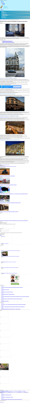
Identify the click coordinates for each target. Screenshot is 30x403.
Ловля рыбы (2, 11)
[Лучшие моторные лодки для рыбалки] (4, 323)
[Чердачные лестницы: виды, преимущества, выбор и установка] (4, 210)
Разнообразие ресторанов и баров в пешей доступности (8, 42)
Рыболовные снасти (4, 13)
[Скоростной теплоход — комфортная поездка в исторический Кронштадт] (4, 272)
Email (0, 230)
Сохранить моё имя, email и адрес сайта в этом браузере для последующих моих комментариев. (11, 232)
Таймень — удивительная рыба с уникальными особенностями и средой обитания (10, 256)
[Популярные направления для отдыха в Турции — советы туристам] (4, 261)
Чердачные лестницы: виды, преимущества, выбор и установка (9, 211)
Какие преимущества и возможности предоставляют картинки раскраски (10, 202)
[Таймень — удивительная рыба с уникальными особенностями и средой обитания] (4, 255)
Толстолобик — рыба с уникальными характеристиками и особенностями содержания (10, 250)
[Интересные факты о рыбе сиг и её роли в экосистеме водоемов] (5, 376)
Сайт (0, 231)
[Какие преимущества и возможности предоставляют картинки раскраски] (5, 201)
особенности (2, 391)
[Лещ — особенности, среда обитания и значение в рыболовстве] (5, 356)
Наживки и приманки (4, 14)
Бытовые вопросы (3, 17)
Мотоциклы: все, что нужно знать (4, 243)
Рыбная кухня (3, 16)
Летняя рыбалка (4, 12)
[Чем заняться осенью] (5, 343)
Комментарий (1, 228)
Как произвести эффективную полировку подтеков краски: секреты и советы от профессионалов (14, 220)
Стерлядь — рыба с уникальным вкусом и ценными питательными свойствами (9, 267)
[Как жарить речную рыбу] (5, 336)
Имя (0, 229)
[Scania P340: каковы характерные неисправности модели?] (5, 183)
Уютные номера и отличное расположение (7, 41)
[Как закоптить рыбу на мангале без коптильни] (5, 363)
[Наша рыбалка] (4, 8)
